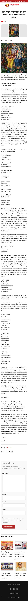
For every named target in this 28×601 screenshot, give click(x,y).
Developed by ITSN (14, 598)
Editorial (9, 448)
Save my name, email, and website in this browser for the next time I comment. (13, 520)
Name (4, 494)
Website (4, 509)
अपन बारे (14, 585)
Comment (5, 473)
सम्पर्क (18, 585)
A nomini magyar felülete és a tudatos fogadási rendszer (14, 1)
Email (4, 502)
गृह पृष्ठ (9, 585)
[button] (2, 5)
